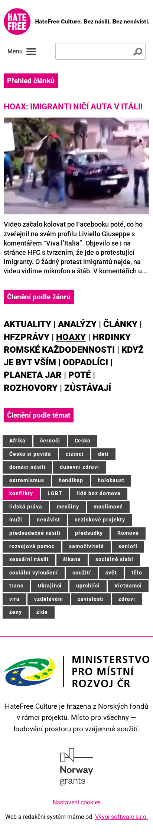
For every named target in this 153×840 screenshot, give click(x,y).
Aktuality (27, 324)
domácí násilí (27, 467)
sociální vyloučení (33, 573)
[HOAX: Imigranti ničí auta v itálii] (76, 166)
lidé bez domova (98, 493)
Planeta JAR (33, 375)
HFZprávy (26, 337)
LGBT (55, 493)
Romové (128, 533)
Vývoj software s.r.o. (121, 816)
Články (120, 324)
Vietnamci (128, 586)
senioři (127, 546)
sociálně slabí (114, 559)
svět (111, 573)
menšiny (68, 507)
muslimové (108, 507)
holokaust (111, 480)
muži (15, 520)
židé (42, 612)
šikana (72, 559)
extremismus (26, 480)
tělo (136, 573)
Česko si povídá (30, 454)
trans (16, 586)
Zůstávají (87, 388)
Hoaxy (71, 337)
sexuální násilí (29, 559)
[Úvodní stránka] (76, 21)
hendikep (71, 480)
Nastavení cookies (77, 802)
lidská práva (25, 507)
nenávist (48, 520)
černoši (50, 441)
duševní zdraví (79, 467)
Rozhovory (31, 388)
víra (14, 599)
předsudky (89, 533)
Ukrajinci (50, 586)
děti (103, 454)
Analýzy (77, 324)
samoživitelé (86, 546)
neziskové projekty (100, 520)
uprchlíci (88, 586)
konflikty (21, 493)
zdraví (126, 599)
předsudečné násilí (35, 533)
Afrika (17, 441)
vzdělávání (49, 599)
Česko (83, 441)
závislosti (91, 599)
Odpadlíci (85, 362)
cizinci (75, 454)
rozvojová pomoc (32, 546)
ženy (15, 612)
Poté (79, 375)
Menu (15, 51)
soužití (81, 573)
